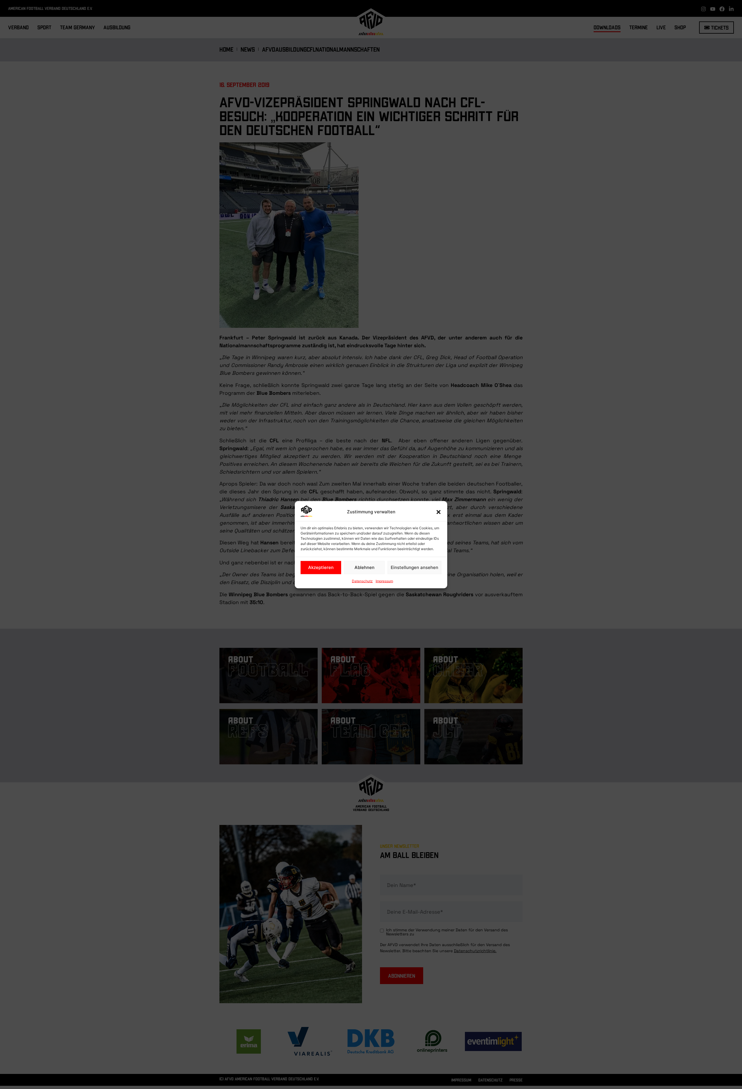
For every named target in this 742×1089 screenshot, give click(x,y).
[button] (438, 512)
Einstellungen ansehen (414, 567)
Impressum (384, 581)
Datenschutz (362, 581)
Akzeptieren (321, 567)
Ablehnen (364, 567)
